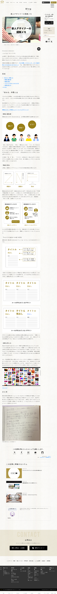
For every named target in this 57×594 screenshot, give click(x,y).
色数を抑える (8, 85)
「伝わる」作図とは (8, 77)
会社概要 (29, 573)
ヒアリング (12, 572)
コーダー (35, 577)
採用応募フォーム (36, 580)
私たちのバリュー (30, 572)
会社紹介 (7, 2)
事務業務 (35, 572)
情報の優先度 (8, 79)
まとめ (5, 87)
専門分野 (20, 2)
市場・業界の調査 (13, 573)
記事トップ (47, 35)
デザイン (49, 456)
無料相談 (54, 2)
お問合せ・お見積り (20, 548)
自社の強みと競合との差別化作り (15, 577)
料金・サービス (12, 2)
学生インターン (36, 573)
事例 (17, 2)
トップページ (9, 560)
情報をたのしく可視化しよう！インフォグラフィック (15, 109)
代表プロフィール (30, 576)
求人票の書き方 (43, 573)
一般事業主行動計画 (30, 578)
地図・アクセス (30, 580)
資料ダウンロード (46, 2)
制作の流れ (25, 2)
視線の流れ (7, 81)
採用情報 (35, 2)
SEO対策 (12, 580)
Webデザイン (43, 457)
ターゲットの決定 (13, 574)
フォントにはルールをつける (12, 83)
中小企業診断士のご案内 (6, 574)
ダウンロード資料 (43, 569)
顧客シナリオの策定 (14, 579)
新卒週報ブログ (48, 457)
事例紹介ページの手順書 (44, 572)
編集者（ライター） (36, 576)
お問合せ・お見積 (51, 569)
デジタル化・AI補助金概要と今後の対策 (49, 23)
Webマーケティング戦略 (14, 570)
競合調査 (12, 575)
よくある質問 (30, 2)
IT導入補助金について (6, 572)
